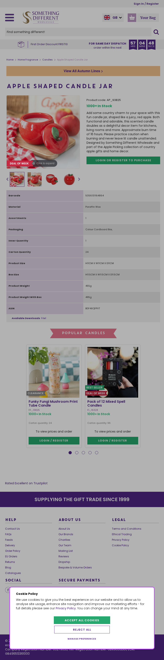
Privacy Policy (66, 608)
